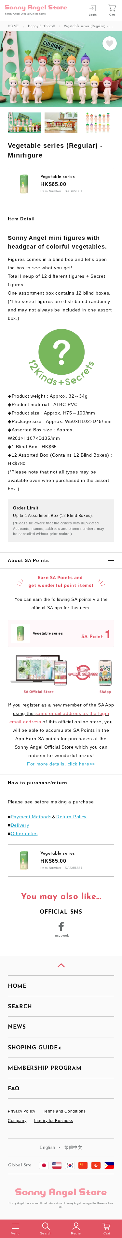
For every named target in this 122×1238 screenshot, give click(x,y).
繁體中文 (73, 1147)
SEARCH (20, 1007)
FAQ (14, 1089)
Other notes (24, 833)
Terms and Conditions (64, 1111)
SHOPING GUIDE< (34, 1048)
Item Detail (21, 218)
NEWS (17, 1027)
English (47, 1147)
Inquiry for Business (53, 1120)
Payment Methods (31, 816)
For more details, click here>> (61, 763)
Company (17, 1120)
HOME (17, 986)
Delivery (20, 825)
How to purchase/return (37, 782)
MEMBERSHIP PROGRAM (44, 1068)
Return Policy (71, 816)
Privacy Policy (21, 1111)
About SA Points (28, 560)
